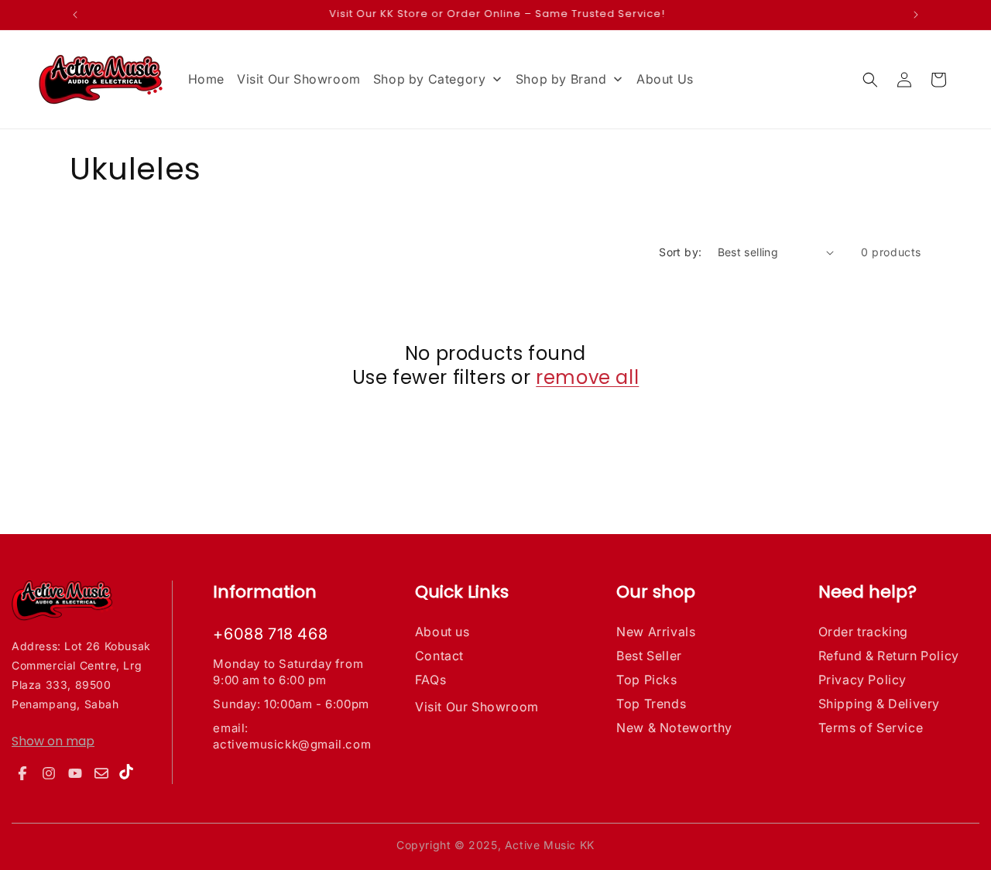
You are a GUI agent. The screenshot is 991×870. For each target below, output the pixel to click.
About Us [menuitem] (665, 79)
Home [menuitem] (206, 79)
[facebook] (22, 773)
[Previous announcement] (75, 14)
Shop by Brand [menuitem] (561, 79)
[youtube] (75, 773)
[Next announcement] (916, 14)
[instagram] (49, 773)
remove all (587, 377)
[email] (101, 773)
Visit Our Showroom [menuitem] (299, 79)
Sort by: (680, 252)
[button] (870, 80)
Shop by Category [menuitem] (429, 79)
